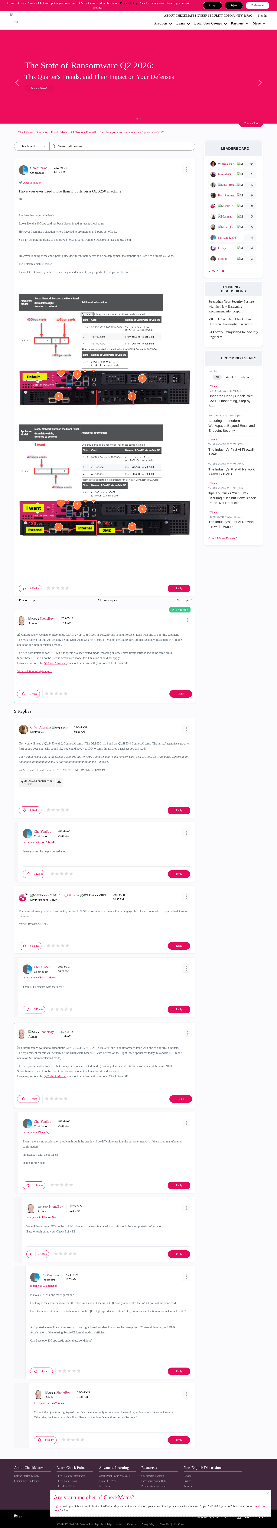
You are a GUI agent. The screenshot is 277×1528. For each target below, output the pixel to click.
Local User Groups (208, 23)
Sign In (262, 15)
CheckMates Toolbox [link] (152, 1476)
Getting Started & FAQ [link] (26, 1476)
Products (160, 23)
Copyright (131, 1524)
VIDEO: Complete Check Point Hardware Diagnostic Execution (230, 321)
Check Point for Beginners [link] (71, 1476)
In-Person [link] (245, 377)
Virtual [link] (229, 377)
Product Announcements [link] (154, 1486)
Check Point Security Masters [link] (114, 1476)
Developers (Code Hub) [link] (154, 1481)
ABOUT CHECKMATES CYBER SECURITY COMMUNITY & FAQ (208, 15)
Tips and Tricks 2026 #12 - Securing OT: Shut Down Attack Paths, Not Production (232, 498)
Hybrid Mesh (59, 132)
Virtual (213, 386)
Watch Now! (39, 88)
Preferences (257, 5)
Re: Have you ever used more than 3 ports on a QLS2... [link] (133, 132)
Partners (237, 23)
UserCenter (179, 1524)
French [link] (187, 1481)
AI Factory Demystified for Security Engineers (233, 334)
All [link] (217, 377)
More (257, 23)
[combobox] (122, 146)
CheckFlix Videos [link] (66, 1486)
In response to (39, 842)
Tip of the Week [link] (107, 1481)
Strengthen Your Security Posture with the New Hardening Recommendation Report (231, 306)
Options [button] (190, 132)
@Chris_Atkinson (55, 663)
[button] (212, 5)
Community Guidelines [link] (26, 1481)
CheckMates (25, 132)
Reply (179, 588)
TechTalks (104, 1486)
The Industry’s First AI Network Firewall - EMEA (231, 471)
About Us (164, 1524)
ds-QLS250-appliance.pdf (39, 781)
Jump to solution (32, 182)
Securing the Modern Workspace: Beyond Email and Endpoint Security (231, 425)
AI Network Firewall (83, 132)
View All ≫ (216, 271)
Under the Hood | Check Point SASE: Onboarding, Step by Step (230, 401)
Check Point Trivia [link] (67, 1481)
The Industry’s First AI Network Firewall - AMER (231, 524)
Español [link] (188, 1476)
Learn (180, 23)
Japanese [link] (188, 1486)
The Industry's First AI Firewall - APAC (232, 452)
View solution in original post (34, 671)
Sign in (58, 1506)
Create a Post (251, 123)
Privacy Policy (128, 3)
